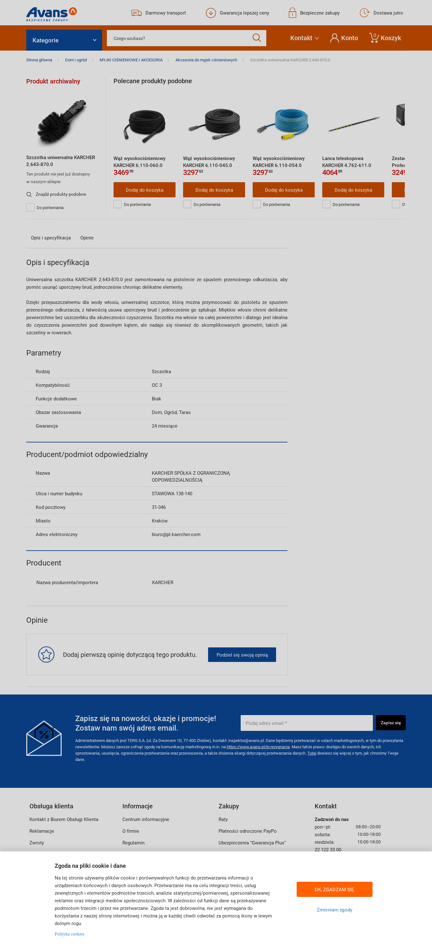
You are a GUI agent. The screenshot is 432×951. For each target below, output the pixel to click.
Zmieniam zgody (334, 909)
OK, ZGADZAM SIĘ (334, 889)
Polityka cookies (69, 934)
